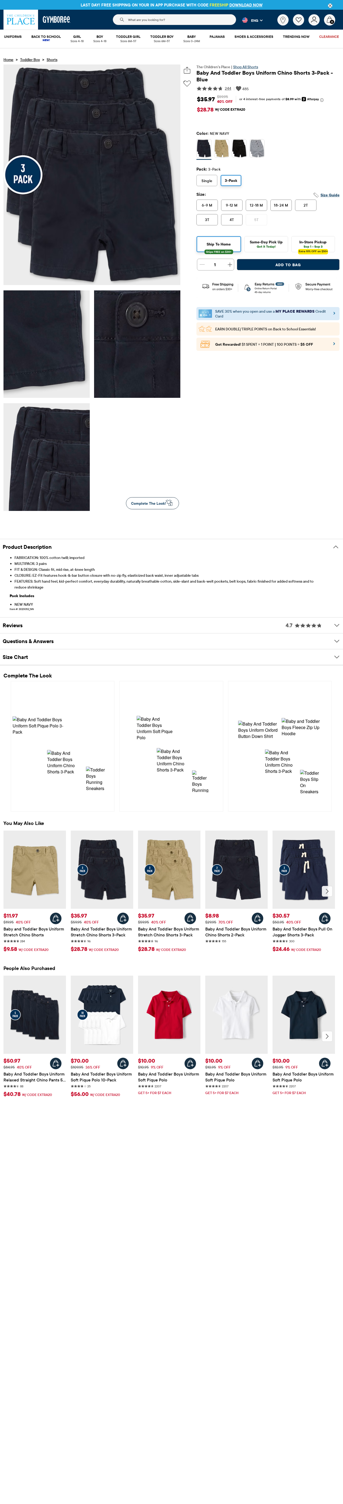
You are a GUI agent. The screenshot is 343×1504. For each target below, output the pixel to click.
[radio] (203, 148)
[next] (327, 891)
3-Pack (231, 180)
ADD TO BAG (288, 264)
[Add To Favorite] (187, 83)
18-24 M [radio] (281, 205)
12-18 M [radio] (256, 205)
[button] (249, 20)
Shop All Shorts (245, 66)
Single (207, 180)
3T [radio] (207, 219)
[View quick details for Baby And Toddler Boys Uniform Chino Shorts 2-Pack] (257, 918)
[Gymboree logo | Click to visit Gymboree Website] (56, 20)
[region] (171, 5)
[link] (283, 20)
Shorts (52, 59)
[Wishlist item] (300, 24)
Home (8, 59)
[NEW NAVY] (203, 149)
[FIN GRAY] (256, 149)
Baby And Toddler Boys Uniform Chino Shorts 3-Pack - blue (264, 76)
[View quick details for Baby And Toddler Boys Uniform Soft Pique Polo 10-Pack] (123, 1063)
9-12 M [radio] (232, 205)
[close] (330, 5)
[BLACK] (239, 149)
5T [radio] (256, 219)
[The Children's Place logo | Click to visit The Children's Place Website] (20, 20)
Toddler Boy (30, 59)
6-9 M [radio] (207, 205)
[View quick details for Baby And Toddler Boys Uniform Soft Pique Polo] (190, 1063)
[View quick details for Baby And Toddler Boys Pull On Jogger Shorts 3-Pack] (325, 918)
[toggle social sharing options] (187, 70)
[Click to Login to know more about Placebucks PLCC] (334, 345)
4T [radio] (232, 219)
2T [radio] (306, 205)
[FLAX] (221, 149)
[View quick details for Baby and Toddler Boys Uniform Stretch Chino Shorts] (56, 918)
